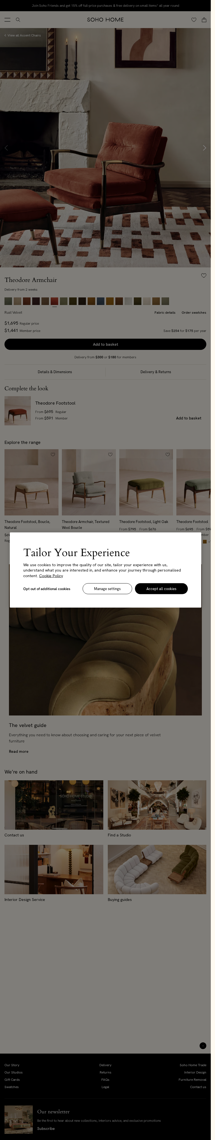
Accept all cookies (161, 588)
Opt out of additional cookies (46, 589)
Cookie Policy (51, 575)
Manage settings (107, 588)
